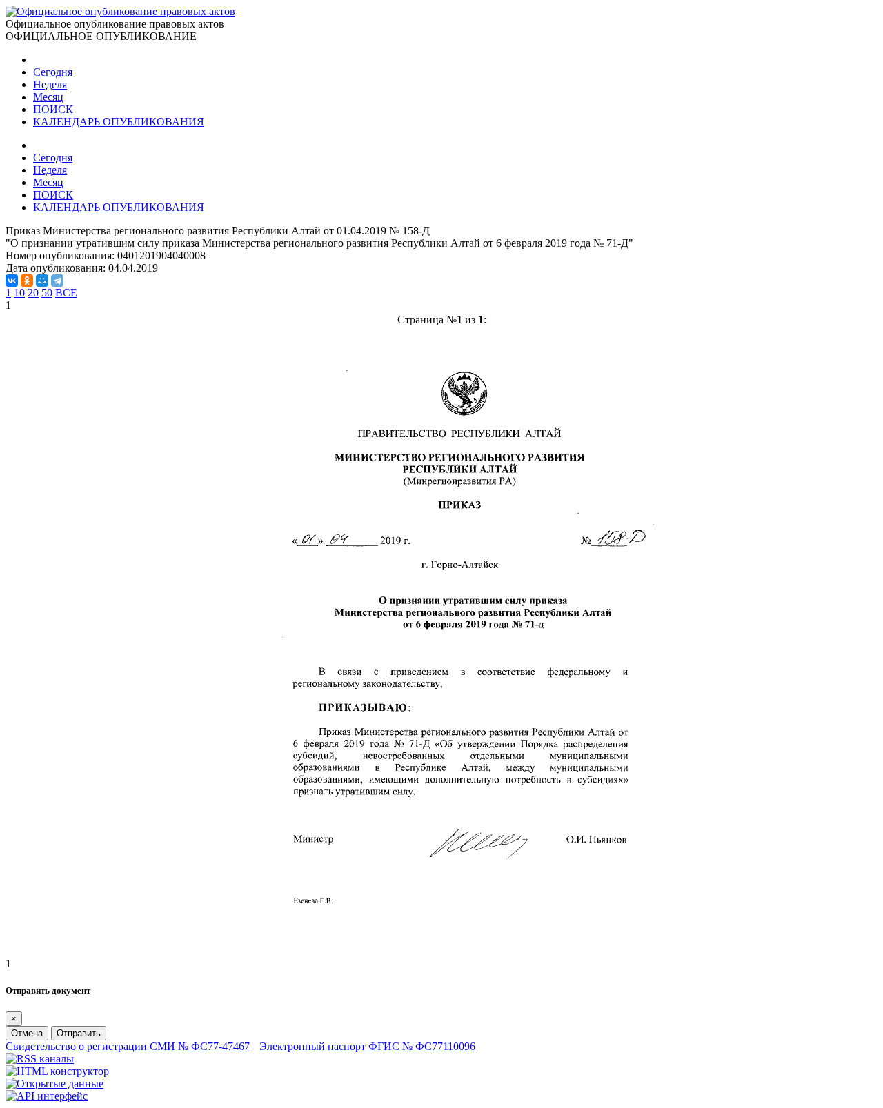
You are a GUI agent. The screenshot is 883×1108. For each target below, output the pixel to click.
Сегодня (52, 72)
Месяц (48, 97)
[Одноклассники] (27, 280)
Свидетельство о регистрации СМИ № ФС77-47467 (128, 1046)
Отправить (79, 1033)
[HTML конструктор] (57, 1071)
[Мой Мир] (42, 280)
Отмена (27, 1033)
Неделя (50, 84)
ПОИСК (53, 109)
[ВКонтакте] (12, 280)
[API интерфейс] (47, 1096)
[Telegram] (57, 280)
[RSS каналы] (40, 1059)
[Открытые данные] (54, 1083)
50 (46, 293)
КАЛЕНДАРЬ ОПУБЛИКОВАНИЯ (118, 122)
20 (33, 293)
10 (19, 293)
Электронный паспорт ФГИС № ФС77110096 (367, 1046)
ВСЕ (66, 293)
